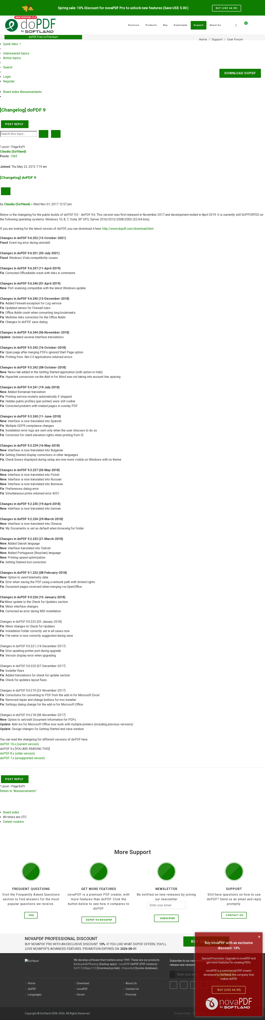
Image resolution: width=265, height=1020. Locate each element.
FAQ (31, 915)
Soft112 (79, 968)
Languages (35, 994)
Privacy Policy (182, 1013)
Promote (131, 994)
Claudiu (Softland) (13, 151)
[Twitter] (183, 985)
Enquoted (128, 968)
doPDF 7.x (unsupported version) (22, 758)
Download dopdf (240, 73)
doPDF (32, 988)
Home (31, 983)
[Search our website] (256, 24)
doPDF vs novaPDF (99, 920)
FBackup (93, 964)
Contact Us (234, 915)
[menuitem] (16, 53)
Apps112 (90, 968)
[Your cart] (243, 24)
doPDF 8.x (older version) (17, 753)
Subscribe (166, 918)
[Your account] (250, 23)
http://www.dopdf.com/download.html (127, 229)
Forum (81, 994)
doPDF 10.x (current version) (19, 744)
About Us (131, 983)
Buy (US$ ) (226, 8)
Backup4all (80, 964)
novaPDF (124, 964)
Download (83, 983)
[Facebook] (173, 985)
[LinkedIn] (194, 985)
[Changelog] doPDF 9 (23, 110)
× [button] (259, 937)
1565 (13, 156)
